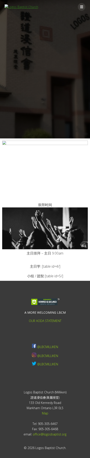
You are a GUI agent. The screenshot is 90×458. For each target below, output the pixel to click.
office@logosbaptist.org (49, 434)
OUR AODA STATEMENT (45, 321)
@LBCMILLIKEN (47, 347)
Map (45, 413)
